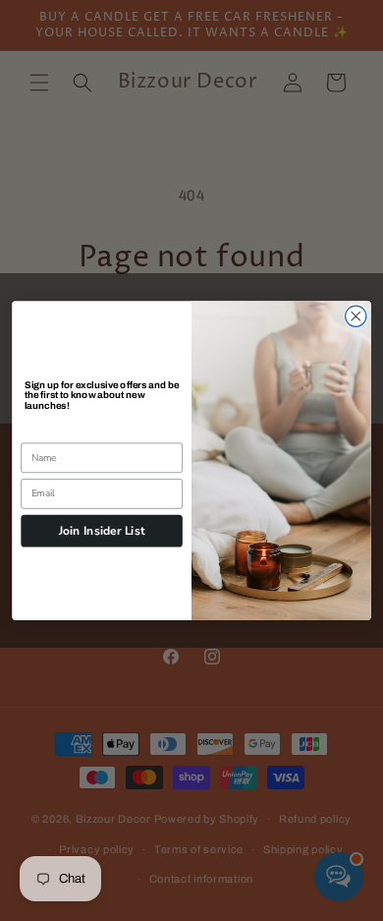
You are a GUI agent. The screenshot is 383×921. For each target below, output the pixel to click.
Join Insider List (102, 531)
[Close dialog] (356, 316)
